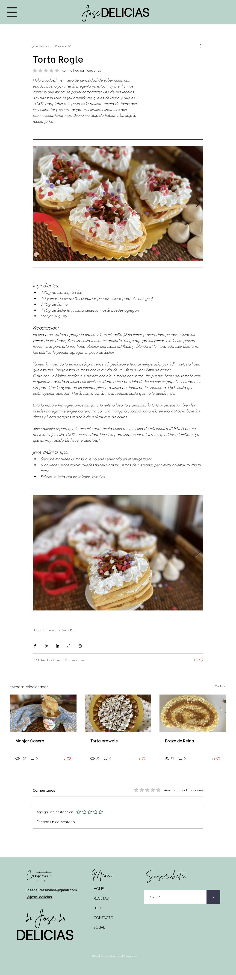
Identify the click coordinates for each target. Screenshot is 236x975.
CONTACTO (103, 917)
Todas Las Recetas (46, 630)
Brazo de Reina (179, 740)
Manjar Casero (29, 740)
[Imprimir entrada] (80, 646)
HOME (99, 888)
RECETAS (101, 898)
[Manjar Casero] (43, 713)
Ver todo (220, 686)
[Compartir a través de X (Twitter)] (46, 646)
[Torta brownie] (118, 713)
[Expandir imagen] (118, 203)
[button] (12, 12)
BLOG (98, 908)
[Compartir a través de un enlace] (69, 646)
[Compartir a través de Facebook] (35, 646)
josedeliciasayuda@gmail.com (52, 890)
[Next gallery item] (198, 203)
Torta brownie (104, 740)
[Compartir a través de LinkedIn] (57, 646)
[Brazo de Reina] (192, 713)
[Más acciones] (200, 46)
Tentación (68, 630)
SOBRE (99, 927)
